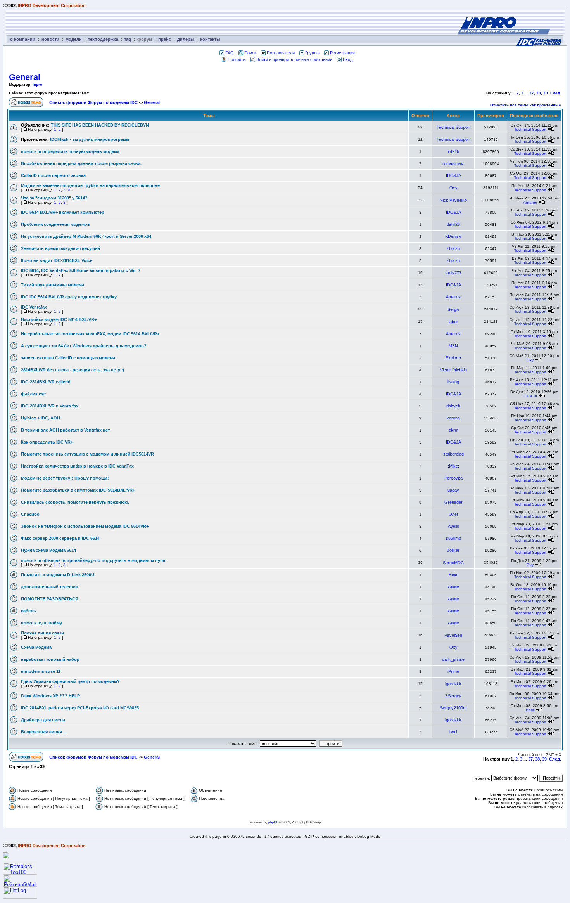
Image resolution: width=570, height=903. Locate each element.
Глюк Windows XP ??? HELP (50, 695)
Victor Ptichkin (453, 369)
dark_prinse (453, 659)
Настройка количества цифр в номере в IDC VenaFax (77, 466)
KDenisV (453, 236)
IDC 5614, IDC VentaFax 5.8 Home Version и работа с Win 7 (80, 270)
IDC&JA (453, 175)
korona (453, 418)
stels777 (453, 272)
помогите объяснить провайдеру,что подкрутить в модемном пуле (93, 560)
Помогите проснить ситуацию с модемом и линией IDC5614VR (87, 454)
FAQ (229, 52)
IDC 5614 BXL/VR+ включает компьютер (62, 212)
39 (545, 93)
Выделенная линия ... (44, 732)
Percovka (453, 478)
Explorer (453, 357)
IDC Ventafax (34, 307)
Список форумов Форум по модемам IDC (93, 102)
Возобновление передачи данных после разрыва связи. (81, 163)
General (24, 77)
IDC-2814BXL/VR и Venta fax (49, 406)
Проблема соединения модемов (55, 224)
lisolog (453, 382)
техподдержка (103, 39)
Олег (453, 514)
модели (74, 39)
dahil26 (453, 224)
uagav (453, 490)
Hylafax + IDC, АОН (40, 418)
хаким (453, 586)
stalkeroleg (453, 454)
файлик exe (33, 394)
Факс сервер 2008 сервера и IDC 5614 (60, 538)
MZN (453, 345)
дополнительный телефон (49, 586)
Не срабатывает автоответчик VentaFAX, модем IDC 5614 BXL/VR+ (90, 333)
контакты (210, 39)
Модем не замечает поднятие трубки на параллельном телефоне (90, 185)
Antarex (530, 202)
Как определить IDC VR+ (47, 442)
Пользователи (281, 52)
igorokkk (453, 683)
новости (50, 39)
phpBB (273, 822)
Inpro (37, 84)
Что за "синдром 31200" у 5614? (54, 198)
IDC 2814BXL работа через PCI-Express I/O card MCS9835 (80, 707)
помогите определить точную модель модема (70, 151)
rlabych (453, 406)
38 (538, 93)
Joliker (453, 550)
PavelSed (453, 635)
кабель (28, 610)
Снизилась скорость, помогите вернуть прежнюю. (75, 502)
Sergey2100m (453, 707)
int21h (453, 151)
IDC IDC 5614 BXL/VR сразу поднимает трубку (69, 297)
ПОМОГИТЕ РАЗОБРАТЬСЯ (49, 598)
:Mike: (453, 466)
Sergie (453, 309)
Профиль (237, 59)
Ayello (453, 526)
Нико (453, 574)
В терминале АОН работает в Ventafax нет (65, 430)
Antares (453, 297)
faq (127, 39)
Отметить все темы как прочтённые (525, 105)
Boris (530, 710)
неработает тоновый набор (50, 659)
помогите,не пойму (41, 622)
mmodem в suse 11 (40, 671)
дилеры (185, 39)
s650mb (453, 538)
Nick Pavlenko (453, 200)
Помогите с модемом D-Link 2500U (57, 574)
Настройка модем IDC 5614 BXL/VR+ (59, 319)
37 (531, 93)
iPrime (453, 671)
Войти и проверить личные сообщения (294, 59)
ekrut (453, 430)
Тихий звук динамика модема (52, 285)
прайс (164, 39)
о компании (22, 39)
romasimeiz (453, 163)
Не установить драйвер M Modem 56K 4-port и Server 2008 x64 (86, 236)
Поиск (250, 52)
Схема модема (36, 647)
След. (555, 93)
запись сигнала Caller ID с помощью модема (68, 357)
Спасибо (30, 514)
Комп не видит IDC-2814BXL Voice (56, 260)
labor (453, 321)
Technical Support (453, 127)
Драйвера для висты (43, 720)
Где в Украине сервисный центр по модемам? (70, 681)
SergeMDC (453, 562)
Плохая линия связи (42, 633)
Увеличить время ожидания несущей (60, 248)
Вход (347, 59)
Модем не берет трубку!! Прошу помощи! (65, 478)
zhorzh (453, 248)
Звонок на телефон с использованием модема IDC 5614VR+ (85, 526)
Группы (312, 52)
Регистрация (342, 52)
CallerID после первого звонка (53, 175)
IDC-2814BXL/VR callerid (46, 382)
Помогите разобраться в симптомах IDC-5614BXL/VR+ (78, 490)
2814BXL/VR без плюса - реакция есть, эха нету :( (72, 369)
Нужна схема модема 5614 (48, 550)
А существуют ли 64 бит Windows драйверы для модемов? (84, 345)
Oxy (453, 187)
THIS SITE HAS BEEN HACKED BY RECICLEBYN (100, 125)
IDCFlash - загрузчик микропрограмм (89, 139)
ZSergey (453, 695)
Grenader (453, 502)
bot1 (453, 732)
